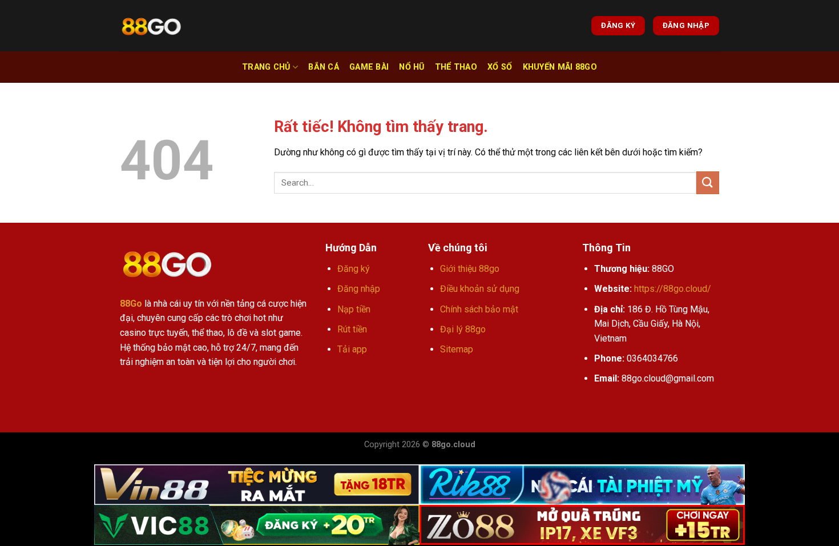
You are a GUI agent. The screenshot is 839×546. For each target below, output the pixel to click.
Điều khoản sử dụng (479, 288)
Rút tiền (352, 329)
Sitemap (456, 349)
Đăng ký (353, 268)
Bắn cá (323, 67)
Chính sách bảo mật (479, 309)
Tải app (352, 349)
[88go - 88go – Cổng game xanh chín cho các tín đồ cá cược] (151, 26)
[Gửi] (707, 182)
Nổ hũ (411, 67)
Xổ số (499, 67)
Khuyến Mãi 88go (560, 67)
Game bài (369, 67)
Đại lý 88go (463, 329)
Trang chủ (266, 67)
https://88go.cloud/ (672, 288)
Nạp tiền (353, 309)
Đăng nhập (358, 288)
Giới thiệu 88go (469, 268)
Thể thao (456, 67)
